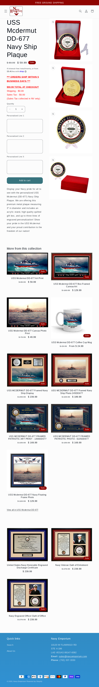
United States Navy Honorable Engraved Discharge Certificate (27, 566)
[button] (6, 11)
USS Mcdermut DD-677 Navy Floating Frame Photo (27, 496)
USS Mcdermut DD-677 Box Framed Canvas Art (71, 285)
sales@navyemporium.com (73, 656)
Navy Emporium (19, 681)
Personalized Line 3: (15, 157)
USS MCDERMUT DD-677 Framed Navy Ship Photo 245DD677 (71, 391)
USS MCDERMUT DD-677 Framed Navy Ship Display (27, 391)
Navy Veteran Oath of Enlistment (71, 565)
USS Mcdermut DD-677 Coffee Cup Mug (71, 342)
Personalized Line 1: (15, 116)
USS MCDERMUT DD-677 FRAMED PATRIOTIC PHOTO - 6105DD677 (71, 437)
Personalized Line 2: (15, 136)
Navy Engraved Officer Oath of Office (27, 616)
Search (10, 645)
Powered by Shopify (34, 681)
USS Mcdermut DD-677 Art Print (27, 278)
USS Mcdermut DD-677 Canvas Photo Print (27, 332)
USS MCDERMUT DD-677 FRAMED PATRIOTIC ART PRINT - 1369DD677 (27, 437)
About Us (11, 651)
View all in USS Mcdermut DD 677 (22, 510)
